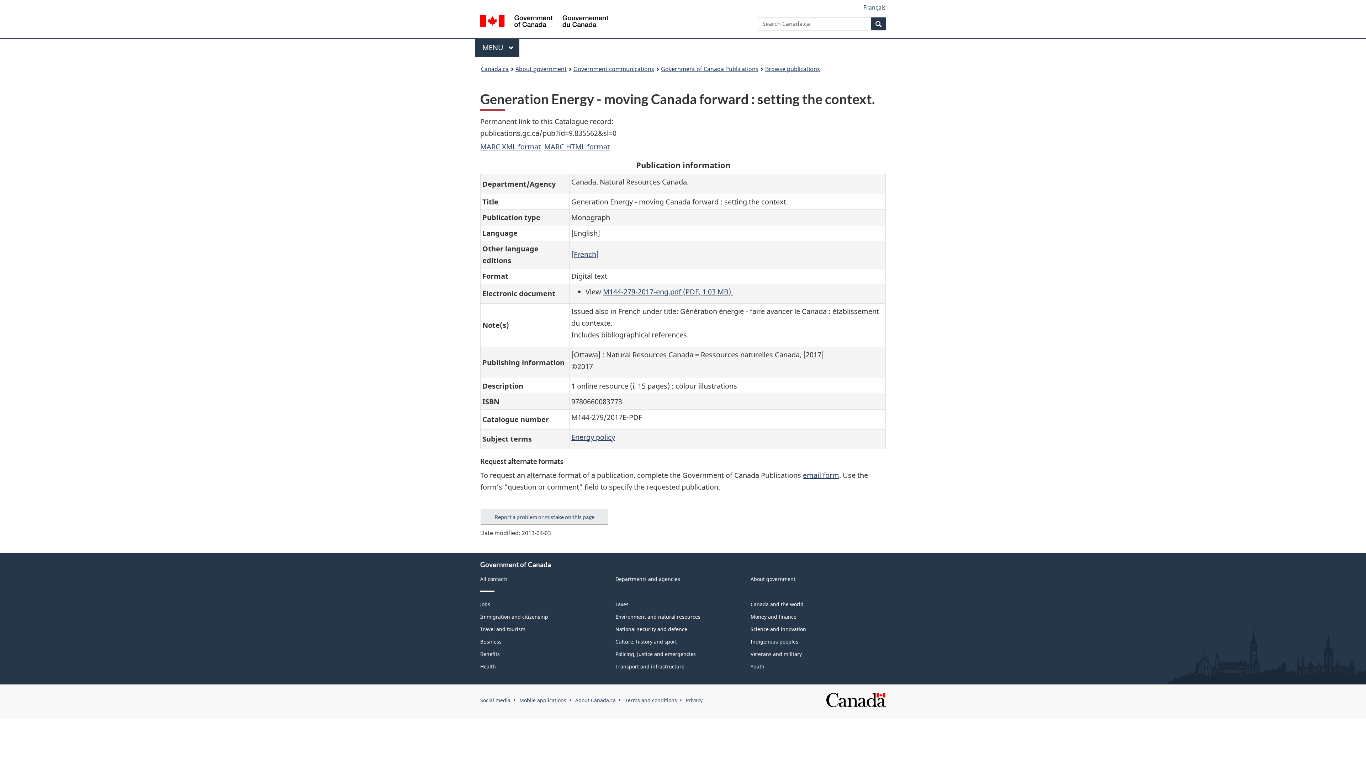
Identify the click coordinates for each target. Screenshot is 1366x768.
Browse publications (792, 69)
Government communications (613, 69)
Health (488, 666)
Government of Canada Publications (709, 69)
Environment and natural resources (657, 616)
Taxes (622, 604)
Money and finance (773, 616)
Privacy (694, 700)
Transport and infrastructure (649, 666)
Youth (757, 666)
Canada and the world (777, 604)
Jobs (485, 604)
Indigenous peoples (774, 641)
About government (541, 69)
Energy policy (593, 437)
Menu (493, 47)
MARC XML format (510, 146)
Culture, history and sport (646, 641)
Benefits (490, 654)
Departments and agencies (647, 579)
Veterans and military (776, 654)
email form (821, 475)
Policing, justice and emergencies (655, 654)
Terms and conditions (651, 700)
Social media (495, 700)
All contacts (494, 579)
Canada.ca (495, 69)
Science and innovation (778, 629)
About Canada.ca (595, 700)
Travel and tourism (502, 629)
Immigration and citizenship (514, 616)
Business (491, 641)
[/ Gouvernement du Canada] (544, 22)
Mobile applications (542, 700)
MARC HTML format (577, 146)
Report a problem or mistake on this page (544, 516)
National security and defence (651, 629)
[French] (585, 254)
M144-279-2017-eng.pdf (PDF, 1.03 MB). (668, 292)
